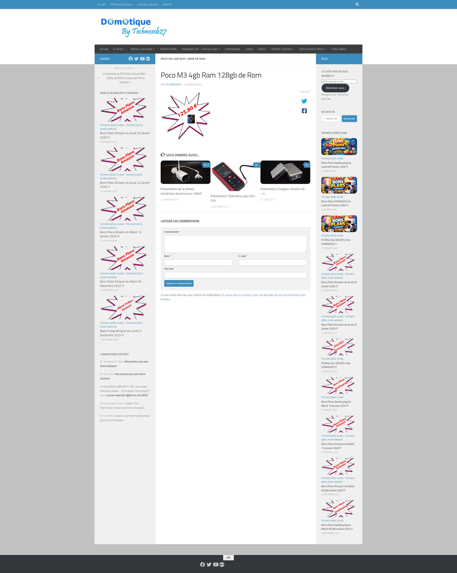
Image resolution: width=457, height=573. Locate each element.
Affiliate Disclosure (121, 4)
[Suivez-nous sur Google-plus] (148, 59)
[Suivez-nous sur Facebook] (131, 59)
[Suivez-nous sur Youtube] (142, 59)
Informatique (232, 49)
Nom (167, 256)
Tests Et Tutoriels (281, 49)
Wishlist (167, 4)
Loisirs (249, 49)
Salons (262, 49)
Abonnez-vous (335, 88)
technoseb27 (174, 84)
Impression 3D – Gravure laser (199, 49)
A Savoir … (119, 49)
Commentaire (172, 231)
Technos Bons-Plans (311, 49)
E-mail (242, 256)
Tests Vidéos (338, 49)
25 (208, 165)
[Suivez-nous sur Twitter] (136, 59)
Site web (169, 268)
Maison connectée (141, 49)
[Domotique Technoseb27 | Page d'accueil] (135, 26)
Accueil (101, 4)
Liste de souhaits (147, 4)
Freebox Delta (168, 49)
